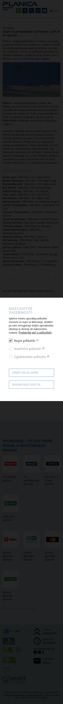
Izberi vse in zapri (25, 373)
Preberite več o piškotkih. (35, 332)
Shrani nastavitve (26, 385)
